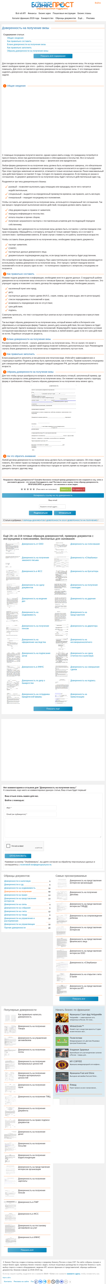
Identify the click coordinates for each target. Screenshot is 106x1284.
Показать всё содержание (53, 56)
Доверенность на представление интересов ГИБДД (86, 905)
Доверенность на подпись (82, 680)
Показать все (79, 999)
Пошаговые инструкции (64, 13)
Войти (96, 3)
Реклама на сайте (21, 1281)
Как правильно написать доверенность (29, 1015)
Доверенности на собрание (17, 908)
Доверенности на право (15, 895)
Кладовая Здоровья (79, 1050)
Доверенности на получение (18, 891)
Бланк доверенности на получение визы (26, 44)
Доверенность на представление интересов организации (86, 881)
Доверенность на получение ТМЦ (34, 1096)
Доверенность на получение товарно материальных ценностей (31, 1075)
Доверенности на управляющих (19, 924)
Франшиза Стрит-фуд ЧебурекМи (86, 1014)
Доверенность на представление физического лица (86, 940)
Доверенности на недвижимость (19, 888)
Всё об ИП (21, 13)
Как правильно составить (19, 41)
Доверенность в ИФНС (33, 667)
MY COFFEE (76, 1061)
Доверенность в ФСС (32, 571)
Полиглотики (76, 1038)
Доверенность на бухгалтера (84, 571)
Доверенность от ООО (32, 544)
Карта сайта (7, 1277)
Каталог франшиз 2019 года (25, 18)
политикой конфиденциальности (35, 865)
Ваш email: (53, 500)
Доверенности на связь (15, 904)
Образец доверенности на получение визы (27, 51)
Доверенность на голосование (85, 544)
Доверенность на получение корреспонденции (31, 1156)
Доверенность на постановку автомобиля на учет (32, 1226)
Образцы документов (65, 18)
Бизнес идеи (45, 13)
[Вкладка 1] (56, 1101)
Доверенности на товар (15, 915)
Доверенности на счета (15, 911)
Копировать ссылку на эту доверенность (53, 495)
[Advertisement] (53, 121)
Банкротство (47, 18)
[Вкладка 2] (63, 1101)
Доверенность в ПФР (28, 1202)
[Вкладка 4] (70, 1101)
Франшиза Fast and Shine (82, 1073)
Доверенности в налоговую (17, 881)
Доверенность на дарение (83, 598)
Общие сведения (15, 38)
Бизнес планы (84, 13)
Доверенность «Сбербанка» (84, 558)
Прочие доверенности (15, 928)
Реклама (90, 18)
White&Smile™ (77, 1026)
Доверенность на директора (83, 626)
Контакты (8, 1281)
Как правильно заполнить (19, 48)
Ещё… (81, 18)
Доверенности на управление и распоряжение (19, 919)
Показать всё (27, 1250)
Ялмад (73, 1085)
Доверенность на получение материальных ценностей (31, 1062)
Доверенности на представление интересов (20, 899)
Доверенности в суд (13, 884)
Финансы (32, 13)
